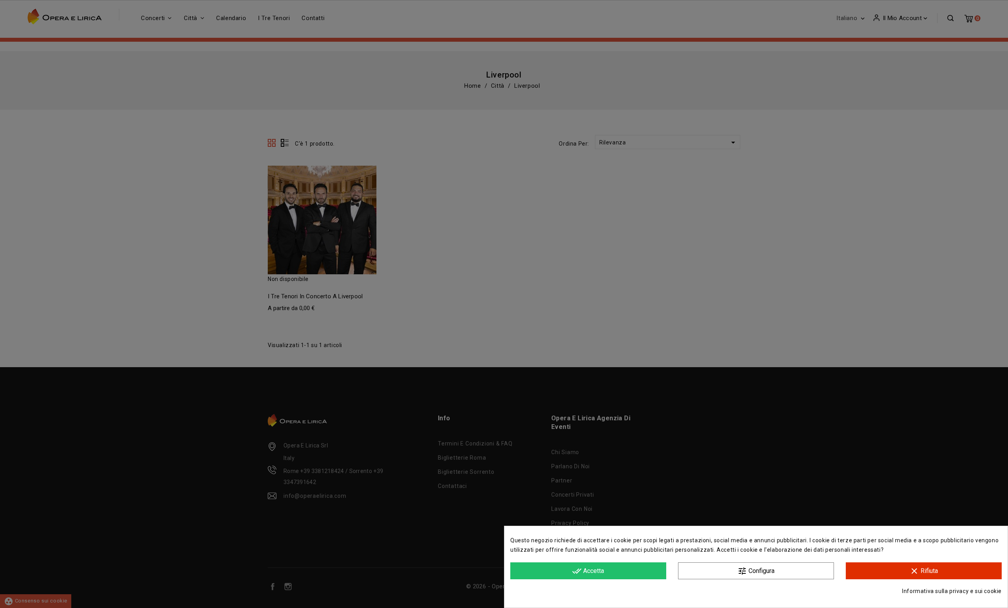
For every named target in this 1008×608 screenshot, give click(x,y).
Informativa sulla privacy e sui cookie (952, 591)
